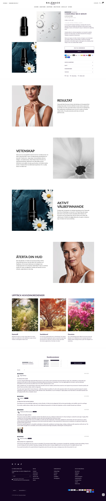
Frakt (69, 17)
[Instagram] (16, 464)
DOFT (66, 65)
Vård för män (35, 476)
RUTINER (70, 6)
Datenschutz (77, 483)
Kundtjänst (56, 476)
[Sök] (100, 3)
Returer (55, 474)
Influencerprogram (78, 476)
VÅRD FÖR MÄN (56, 6)
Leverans (55, 473)
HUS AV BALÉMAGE (79, 468)
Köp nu (79, 51)
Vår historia (77, 471)
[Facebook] (13, 464)
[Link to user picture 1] (20, 430)
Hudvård (34, 471)
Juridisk (76, 481)
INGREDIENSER (68, 68)
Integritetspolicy (78, 478)
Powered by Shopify (22, 495)
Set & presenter (36, 478)
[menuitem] (36, 7)
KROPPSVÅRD (49, 6)
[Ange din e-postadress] (30, 476)
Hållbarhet (77, 473)
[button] (68, 12)
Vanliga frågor (56, 471)
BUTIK (34, 468)
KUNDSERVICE (57, 468)
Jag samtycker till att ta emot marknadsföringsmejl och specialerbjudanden (21, 479)
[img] (20, 373)
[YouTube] (19, 464)
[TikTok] (22, 464)
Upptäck (76, 474)
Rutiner (34, 480)
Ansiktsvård (35, 473)
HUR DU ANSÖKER (69, 62)
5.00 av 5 (31, 362)
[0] (102, 3)
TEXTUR (67, 72)
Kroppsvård (35, 474)
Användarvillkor (78, 480)
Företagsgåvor (57, 478)
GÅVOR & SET (64, 6)
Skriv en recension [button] (78, 363)
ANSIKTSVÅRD (43, 6)
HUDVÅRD (36, 6)
